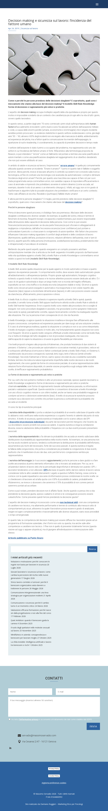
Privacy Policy (54, 769)
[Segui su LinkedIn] (10, 748)
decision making (73, 202)
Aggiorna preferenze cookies (54, 782)
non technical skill (69, 502)
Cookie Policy (54, 776)
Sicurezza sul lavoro (29, 28)
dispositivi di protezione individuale (26, 422)
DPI (45, 470)
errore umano (67, 165)
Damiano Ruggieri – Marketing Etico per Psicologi (62, 804)
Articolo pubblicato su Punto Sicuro (25, 538)
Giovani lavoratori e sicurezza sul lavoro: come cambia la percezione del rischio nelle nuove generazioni (30, 575)
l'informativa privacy (29, 719)
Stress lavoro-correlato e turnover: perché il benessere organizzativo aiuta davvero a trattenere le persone (29, 585)
